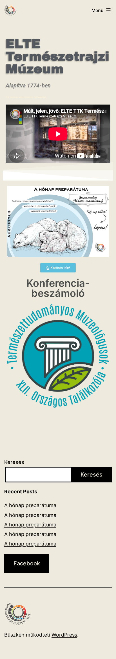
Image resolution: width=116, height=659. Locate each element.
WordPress (64, 635)
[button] (58, 267)
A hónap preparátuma (30, 505)
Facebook (27, 563)
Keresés (14, 462)
